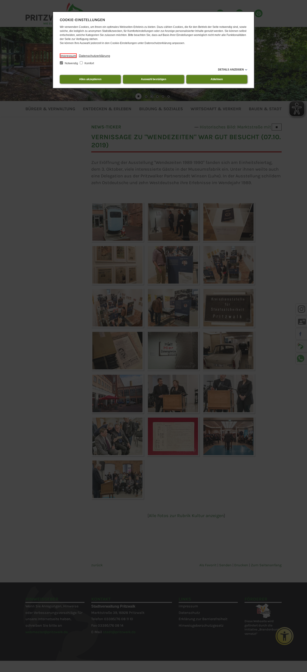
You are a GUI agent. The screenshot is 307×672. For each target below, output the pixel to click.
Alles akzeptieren (90, 79)
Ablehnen (217, 79)
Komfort (89, 63)
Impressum (68, 55)
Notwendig (71, 63)
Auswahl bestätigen (153, 79)
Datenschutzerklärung (94, 55)
